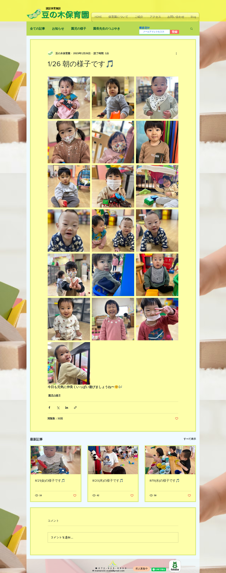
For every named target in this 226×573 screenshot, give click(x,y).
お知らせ (58, 28)
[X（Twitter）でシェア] (58, 407)
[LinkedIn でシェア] (66, 407)
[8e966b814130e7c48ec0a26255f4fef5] (175, 566)
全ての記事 (37, 28)
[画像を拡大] (69, 97)
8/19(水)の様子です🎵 (165, 480)
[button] (118, 17)
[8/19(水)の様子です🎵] (170, 460)
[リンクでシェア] (75, 407)
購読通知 (144, 27)
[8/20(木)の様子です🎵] (113, 460)
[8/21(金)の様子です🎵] (56, 460)
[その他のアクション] (176, 53)
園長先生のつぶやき (106, 28)
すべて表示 (190, 438)
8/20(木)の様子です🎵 (107, 480)
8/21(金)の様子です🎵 (50, 480)
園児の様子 (78, 28)
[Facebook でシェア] (49, 407)
